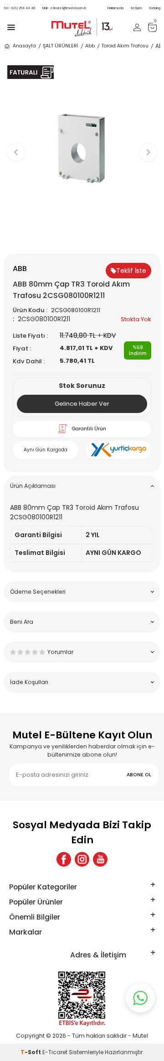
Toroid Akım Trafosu (125, 45)
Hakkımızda (115, 8)
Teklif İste (131, 270)
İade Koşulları (29, 682)
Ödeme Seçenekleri (38, 592)
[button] (82, 238)
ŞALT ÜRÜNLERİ (60, 45)
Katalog (154, 8)
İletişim (136, 8)
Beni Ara (21, 622)
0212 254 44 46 (19, 8)
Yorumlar (60, 652)
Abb (90, 45)
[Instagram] (82, 859)
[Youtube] (100, 859)
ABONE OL (139, 774)
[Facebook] (63, 859)
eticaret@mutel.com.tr (64, 8)
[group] (82, 148)
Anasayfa (24, 45)
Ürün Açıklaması (33, 486)
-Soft (31, 1052)
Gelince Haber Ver (82, 403)
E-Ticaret (54, 1052)
